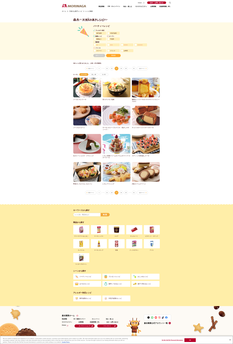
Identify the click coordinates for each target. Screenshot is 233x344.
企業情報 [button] (153, 6)
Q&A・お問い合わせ (156, 2)
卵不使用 (99, 33)
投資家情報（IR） (95, 322)
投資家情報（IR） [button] (165, 6)
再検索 (113, 55)
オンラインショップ (84, 326)
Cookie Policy (66, 342)
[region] (116, 340)
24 (121, 68)
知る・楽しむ (110, 319)
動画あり (99, 39)
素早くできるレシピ (115, 284)
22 (111, 68)
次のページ (142, 68)
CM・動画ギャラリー (79, 319)
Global (140, 2)
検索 (105, 215)
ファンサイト (107, 326)
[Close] (230, 340)
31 (134, 68)
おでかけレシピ (85, 284)
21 (107, 68)
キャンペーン (96, 319)
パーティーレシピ (85, 276)
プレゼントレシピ (114, 276)
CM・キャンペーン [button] (114, 6)
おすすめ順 (84, 74)
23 (116, 68)
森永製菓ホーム (68, 316)
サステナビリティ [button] (141, 6)
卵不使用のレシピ (85, 298)
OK (190, 340)
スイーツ (99, 50)
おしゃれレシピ (143, 276)
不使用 (112, 39)
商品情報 (64, 319)
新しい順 (94, 74)
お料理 (126, 50)
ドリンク (112, 50)
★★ (111, 45)
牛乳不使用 (113, 33)
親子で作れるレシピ (144, 284)
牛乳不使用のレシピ (115, 298)
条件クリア (99, 55)
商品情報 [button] (101, 6)
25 (126, 68)
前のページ (91, 68)
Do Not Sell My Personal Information (172, 340)
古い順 (103, 74)
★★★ (126, 45)
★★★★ (140, 45)
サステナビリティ (67, 322)
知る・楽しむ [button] (127, 6)
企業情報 (81, 322)
